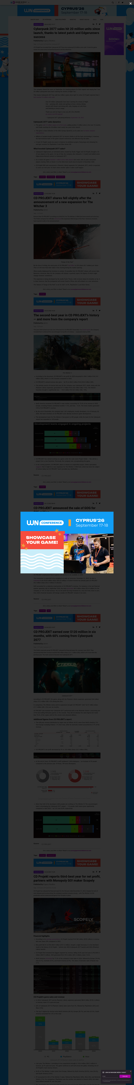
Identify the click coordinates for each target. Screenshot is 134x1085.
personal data (107, 1081)
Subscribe (125, 1076)
